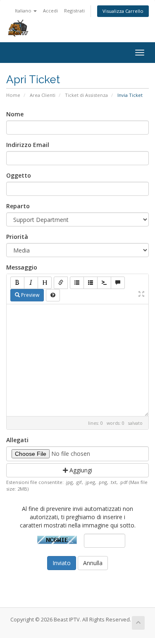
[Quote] (118, 283)
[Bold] (17, 283)
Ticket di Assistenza (86, 95)
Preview (29, 295)
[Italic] (31, 283)
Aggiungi (80, 470)
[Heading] (45, 283)
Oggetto (18, 175)
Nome (15, 114)
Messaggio (21, 267)
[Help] (53, 295)
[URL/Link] (61, 283)
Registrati (74, 10)
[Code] (104, 283)
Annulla (93, 563)
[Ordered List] (90, 283)
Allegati (17, 440)
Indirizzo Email (27, 145)
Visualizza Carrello (123, 11)
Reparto (18, 206)
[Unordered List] (77, 283)
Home (13, 95)
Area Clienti (42, 95)
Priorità (17, 237)
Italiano (24, 10)
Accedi (50, 10)
